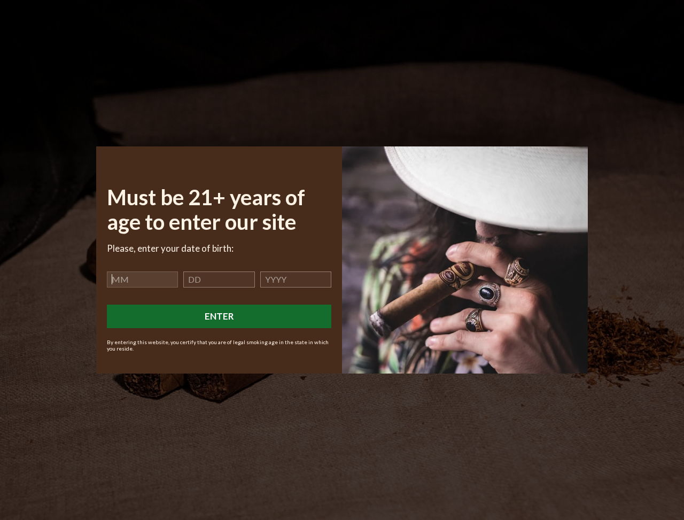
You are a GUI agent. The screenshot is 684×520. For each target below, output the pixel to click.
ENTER (219, 316)
